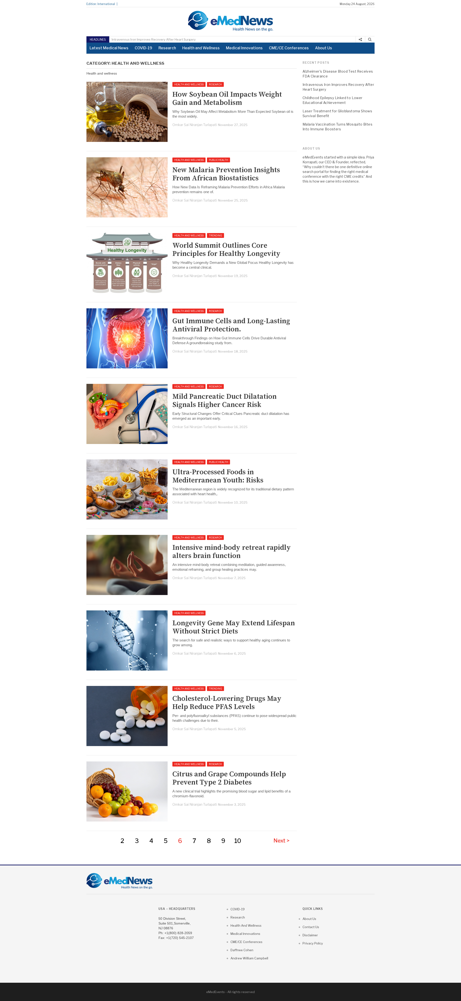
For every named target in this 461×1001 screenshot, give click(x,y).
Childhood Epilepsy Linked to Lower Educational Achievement (333, 100)
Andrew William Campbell (249, 958)
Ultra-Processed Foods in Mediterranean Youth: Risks (217, 476)
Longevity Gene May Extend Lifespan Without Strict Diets (233, 627)
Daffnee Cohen (241, 950)
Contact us (311, 927)
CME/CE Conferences (289, 48)
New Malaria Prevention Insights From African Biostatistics (226, 174)
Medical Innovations (244, 48)
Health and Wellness (201, 48)
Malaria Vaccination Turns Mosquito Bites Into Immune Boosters (337, 126)
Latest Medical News (109, 48)
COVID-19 (143, 48)
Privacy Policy (313, 943)
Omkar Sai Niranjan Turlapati (194, 125)
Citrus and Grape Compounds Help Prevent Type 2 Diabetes (229, 778)
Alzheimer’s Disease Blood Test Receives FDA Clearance (338, 73)
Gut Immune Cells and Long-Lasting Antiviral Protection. (231, 325)
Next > (281, 840)
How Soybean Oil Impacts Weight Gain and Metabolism (227, 98)
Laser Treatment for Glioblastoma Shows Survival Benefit (337, 113)
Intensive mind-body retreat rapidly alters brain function (231, 552)
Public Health (218, 159)
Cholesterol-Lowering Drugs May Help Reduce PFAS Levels (226, 703)
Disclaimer (310, 935)
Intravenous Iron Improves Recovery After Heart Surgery (154, 39)
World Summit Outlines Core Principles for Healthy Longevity (226, 249)
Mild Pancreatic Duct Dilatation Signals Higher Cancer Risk (224, 401)
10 (237, 841)
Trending (215, 235)
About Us (323, 48)
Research (167, 48)
